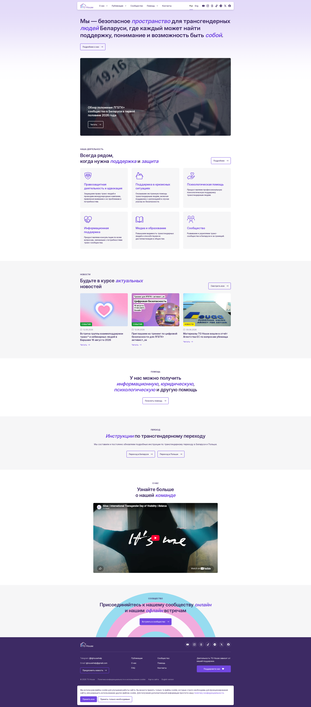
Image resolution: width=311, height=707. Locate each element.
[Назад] (73, 97)
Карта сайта (153, 679)
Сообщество (163, 658)
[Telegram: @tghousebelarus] (221, 6)
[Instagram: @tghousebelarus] (208, 6)
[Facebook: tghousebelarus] (229, 6)
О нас (133, 663)
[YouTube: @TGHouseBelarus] (203, 6)
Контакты (162, 668)
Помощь (161, 663)
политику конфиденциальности (209, 693)
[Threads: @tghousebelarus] (212, 6)
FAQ (133, 668)
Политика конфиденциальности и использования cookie (121, 679)
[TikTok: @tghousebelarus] (216, 6)
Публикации (137, 658)
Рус (191, 6)
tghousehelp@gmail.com (96, 663)
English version (168, 679)
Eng (196, 6)
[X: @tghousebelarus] (225, 6)
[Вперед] (237, 97)
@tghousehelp (95, 658)
